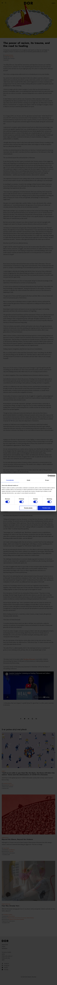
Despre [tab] (47, 480)
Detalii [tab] (28, 480)
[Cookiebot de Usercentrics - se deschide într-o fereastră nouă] (48, 476)
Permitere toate (46, 508)
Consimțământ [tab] (10, 480)
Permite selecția (28, 508)
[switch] (21, 502)
